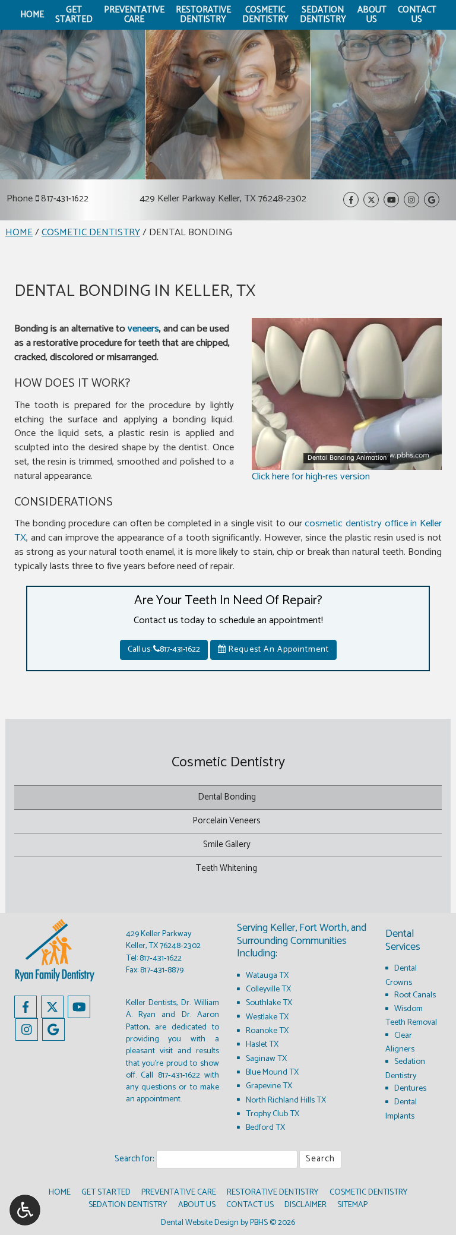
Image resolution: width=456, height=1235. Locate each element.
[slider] (346, 460)
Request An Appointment (277, 649)
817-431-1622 (64, 199)
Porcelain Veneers (226, 821)
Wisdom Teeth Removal (411, 1015)
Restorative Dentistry (273, 1192)
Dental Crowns (401, 975)
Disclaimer (305, 1205)
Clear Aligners (399, 1042)
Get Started (106, 1192)
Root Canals (415, 995)
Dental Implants (401, 1109)
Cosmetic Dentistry (91, 233)
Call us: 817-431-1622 (164, 649)
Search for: (134, 1159)
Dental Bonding (227, 797)
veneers (143, 329)
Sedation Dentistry (405, 1068)
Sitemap (352, 1205)
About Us (197, 1205)
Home (32, 15)
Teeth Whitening (226, 868)
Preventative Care (178, 1192)
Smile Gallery (227, 845)
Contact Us (250, 1205)
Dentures (410, 1088)
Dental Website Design (200, 1223)
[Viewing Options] (25, 1210)
